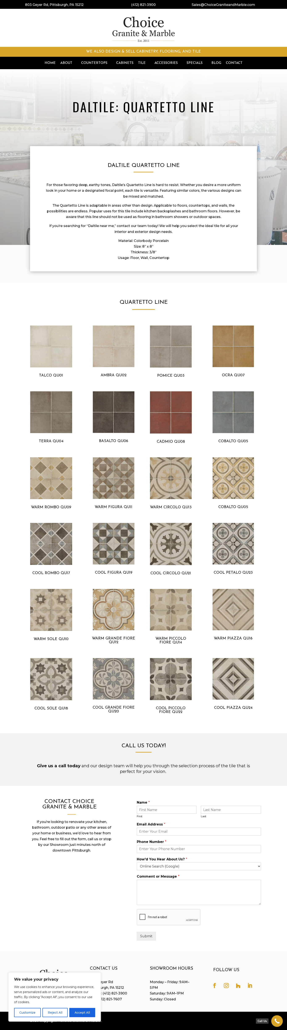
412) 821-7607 (110, 999)
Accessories (166, 63)
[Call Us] (277, 1021)
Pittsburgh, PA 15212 (107, 988)
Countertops (94, 63)
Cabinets (124, 63)
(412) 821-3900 (143, 5)
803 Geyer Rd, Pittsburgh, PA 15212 (54, 5)
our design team (107, 765)
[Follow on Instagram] (226, 986)
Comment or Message (158, 876)
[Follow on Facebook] (214, 986)
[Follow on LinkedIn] (250, 986)
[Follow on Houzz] (238, 986)
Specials (195, 63)
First (139, 816)
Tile (142, 63)
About (66, 63)
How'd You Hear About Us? (162, 859)
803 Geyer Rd (101, 982)
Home (50, 63)
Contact (234, 63)
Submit (146, 936)
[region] (54, 997)
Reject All (55, 1012)
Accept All (82, 1012)
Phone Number (151, 842)
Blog (216, 63)
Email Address (151, 824)
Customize (27, 1012)
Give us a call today (58, 765)
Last (203, 816)
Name (143, 802)
